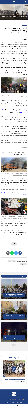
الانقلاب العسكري (12, 261)
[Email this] (8, 253)
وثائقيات (6, 379)
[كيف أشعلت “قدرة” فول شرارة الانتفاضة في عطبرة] (14, 332)
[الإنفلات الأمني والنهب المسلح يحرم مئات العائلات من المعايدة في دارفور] (14, 289)
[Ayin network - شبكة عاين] (14, 2)
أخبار (26, 25)
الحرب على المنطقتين (18, 379)
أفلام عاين (23, 379)
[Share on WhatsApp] (12, 253)
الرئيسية (23, 25)
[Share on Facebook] (20, 253)
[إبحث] (1, 2)
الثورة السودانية (23, 264)
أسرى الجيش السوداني (20, 381)
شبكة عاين (23, 32)
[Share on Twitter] (16, 253)
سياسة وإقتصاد (11, 379)
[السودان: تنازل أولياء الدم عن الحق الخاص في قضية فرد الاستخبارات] (14, 310)
